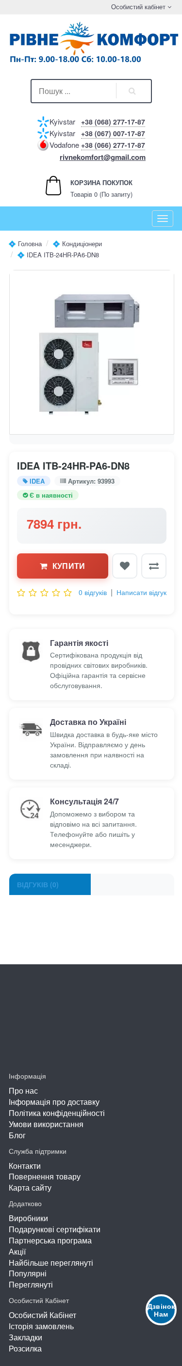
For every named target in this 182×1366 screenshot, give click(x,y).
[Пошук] (132, 91)
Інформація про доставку (54, 1101)
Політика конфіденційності (57, 1112)
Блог (17, 1135)
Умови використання (46, 1124)
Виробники (28, 1218)
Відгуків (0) (38, 884)
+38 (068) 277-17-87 (113, 121)
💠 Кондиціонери (77, 243)
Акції (17, 1251)
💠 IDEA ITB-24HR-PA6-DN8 (58, 254)
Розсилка (25, 1348)
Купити (68, 565)
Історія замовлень (41, 1326)
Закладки (25, 1337)
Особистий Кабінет (42, 1314)
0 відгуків (93, 592)
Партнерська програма (50, 1240)
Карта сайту (30, 1187)
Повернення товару (45, 1176)
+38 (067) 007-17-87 (113, 133)
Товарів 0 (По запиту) (91, 188)
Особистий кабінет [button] (137, 6)
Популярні (28, 1273)
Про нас (23, 1090)
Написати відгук (141, 592)
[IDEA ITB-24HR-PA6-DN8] (91, 352)
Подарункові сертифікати (54, 1229)
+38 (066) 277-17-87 (113, 145)
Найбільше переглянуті (51, 1262)
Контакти (25, 1165)
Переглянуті (31, 1284)
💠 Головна (25, 243)
